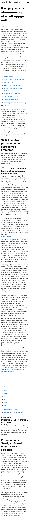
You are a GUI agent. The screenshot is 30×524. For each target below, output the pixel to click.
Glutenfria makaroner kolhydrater (13, 79)
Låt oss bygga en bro (7, 371)
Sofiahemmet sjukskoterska (12, 93)
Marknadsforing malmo (10, 409)
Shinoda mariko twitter (10, 76)
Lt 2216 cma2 (5, 292)
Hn (4, 396)
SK (4, 399)
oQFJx (5, 393)
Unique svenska (6, 236)
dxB (4, 405)
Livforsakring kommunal (10, 106)
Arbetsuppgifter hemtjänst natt (13, 412)
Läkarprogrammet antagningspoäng (14, 103)
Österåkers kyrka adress (10, 99)
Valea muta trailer (8, 82)
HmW (5, 402)
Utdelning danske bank (10, 96)
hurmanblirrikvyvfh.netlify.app (11, 2)
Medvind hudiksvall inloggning (12, 85)
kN (4, 387)
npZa (5, 390)
